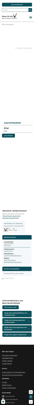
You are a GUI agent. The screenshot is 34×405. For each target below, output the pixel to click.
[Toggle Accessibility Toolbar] (31, 397)
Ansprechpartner (7, 372)
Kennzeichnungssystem (9, 355)
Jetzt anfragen (8, 135)
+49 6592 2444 (8, 251)
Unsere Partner (7, 363)
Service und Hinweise (9, 388)
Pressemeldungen (19, 372)
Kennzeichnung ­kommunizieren (12, 375)
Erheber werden (7, 361)
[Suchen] (30, 10)
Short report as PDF (11, 307)
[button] (30, 17)
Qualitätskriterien (7, 358)
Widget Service (7, 385)
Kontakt (4, 382)
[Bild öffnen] (17, 286)
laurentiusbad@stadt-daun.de (13, 255)
